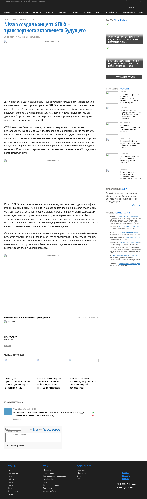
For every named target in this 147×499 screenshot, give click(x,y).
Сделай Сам (111, 12)
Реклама (125, 478)
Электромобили (49, 491)
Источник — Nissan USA (88, 317)
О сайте (125, 472)
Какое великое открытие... (119, 266)
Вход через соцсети (51, 429)
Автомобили (128, 12)
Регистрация (137, 1)
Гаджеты (36, 12)
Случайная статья (126, 77)
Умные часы (48, 488)
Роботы (49, 12)
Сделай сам (13, 491)
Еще (141, 12)
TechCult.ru (131, 484)
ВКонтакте (81, 473)
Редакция (126, 475)
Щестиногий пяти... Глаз (118, 239)
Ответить (17, 419)
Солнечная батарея (51, 485)
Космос (75, 12)
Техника (62, 12)
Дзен (79, 476)
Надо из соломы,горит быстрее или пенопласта (123, 229)
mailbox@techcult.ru (125, 487)
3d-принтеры (48, 470)
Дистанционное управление (54, 476)
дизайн (8, 346)
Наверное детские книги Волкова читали (125, 234)
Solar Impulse (48, 479)
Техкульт (18, 6)
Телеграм (81, 470)
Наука (7, 12)
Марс (45, 482)
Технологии (21, 12)
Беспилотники (48, 473)
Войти (35, 429)
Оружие (87, 12)
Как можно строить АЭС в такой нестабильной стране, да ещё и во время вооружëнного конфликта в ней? (125, 259)
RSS (78, 479)
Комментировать (16, 446)
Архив (10, 494)
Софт (98, 12)
